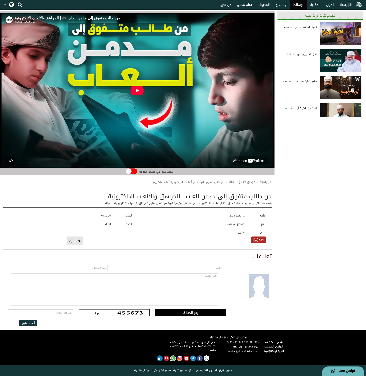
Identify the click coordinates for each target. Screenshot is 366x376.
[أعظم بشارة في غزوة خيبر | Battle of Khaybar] (340, 87)
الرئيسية (346, 5)
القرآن (330, 5)
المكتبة (315, 5)
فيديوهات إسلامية (242, 182)
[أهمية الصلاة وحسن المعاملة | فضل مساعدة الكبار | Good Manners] (340, 33)
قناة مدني (244, 5)
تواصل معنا (345, 370)
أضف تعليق (28, 323)
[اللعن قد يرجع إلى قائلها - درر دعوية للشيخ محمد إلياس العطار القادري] (340, 60)
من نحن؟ (225, 5)
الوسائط (298, 5)
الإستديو (281, 5)
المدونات (264, 5)
